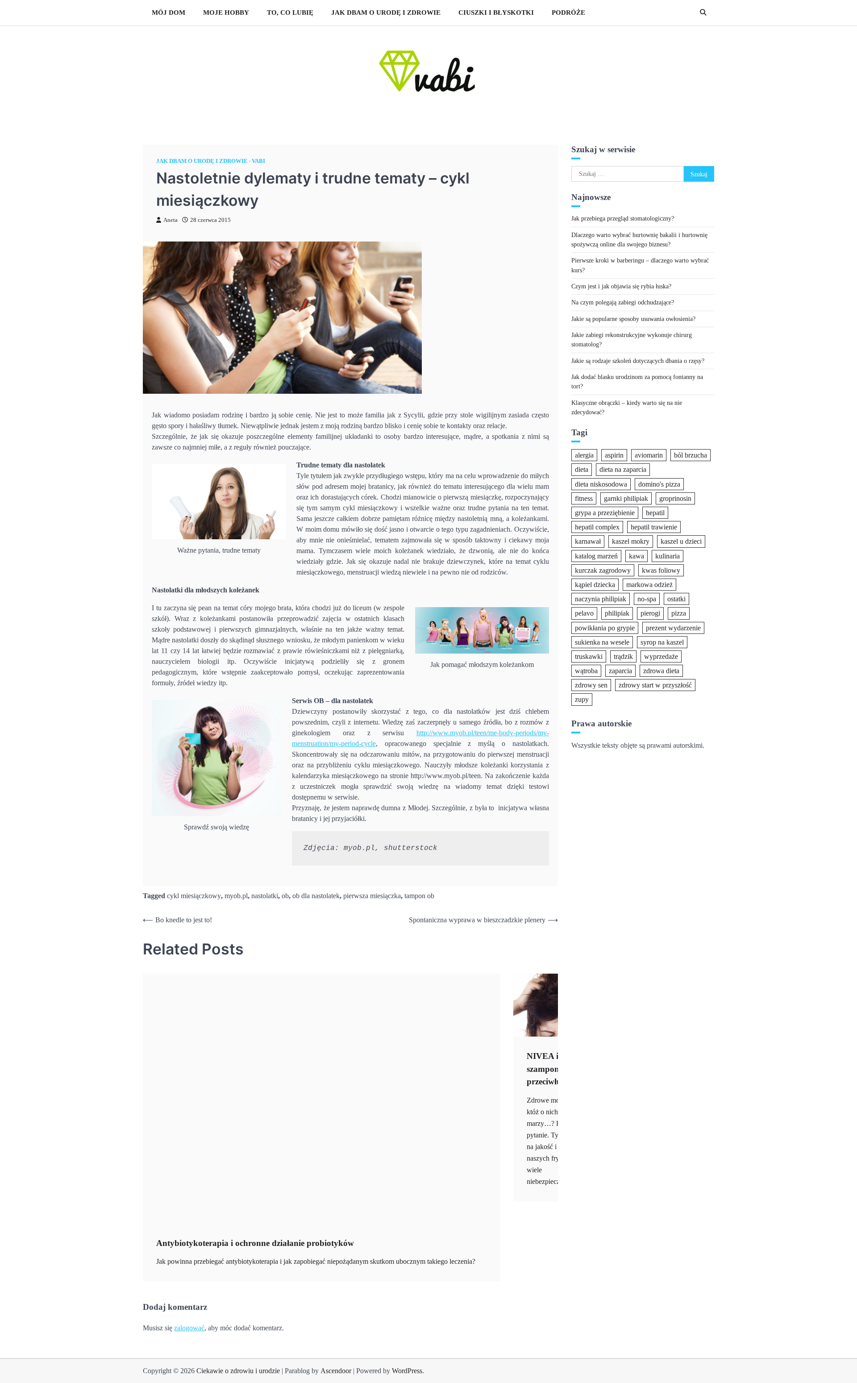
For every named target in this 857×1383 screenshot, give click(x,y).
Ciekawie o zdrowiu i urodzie (238, 1371)
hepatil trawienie (654, 527)
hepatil (655, 513)
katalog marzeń (596, 555)
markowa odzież (649, 584)
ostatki (676, 599)
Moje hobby (226, 12)
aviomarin (649, 455)
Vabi (258, 161)
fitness (584, 498)
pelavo (584, 613)
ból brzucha (690, 455)
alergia (584, 455)
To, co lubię (290, 12)
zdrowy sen (591, 685)
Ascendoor (335, 1371)
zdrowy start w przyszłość (655, 685)
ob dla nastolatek (316, 896)
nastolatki (264, 896)
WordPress (407, 1371)
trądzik (623, 656)
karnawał (588, 541)
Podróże (568, 12)
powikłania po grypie (605, 627)
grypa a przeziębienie (605, 513)
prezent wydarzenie (673, 627)
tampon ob (419, 896)
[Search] (703, 12)
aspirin (614, 455)
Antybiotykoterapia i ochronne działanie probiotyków (255, 1243)
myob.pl (236, 896)
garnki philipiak (626, 498)
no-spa (646, 599)
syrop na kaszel (662, 642)
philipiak (617, 613)
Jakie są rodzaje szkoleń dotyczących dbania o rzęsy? (637, 360)
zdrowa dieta (661, 671)
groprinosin (675, 498)
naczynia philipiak (600, 599)
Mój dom (168, 12)
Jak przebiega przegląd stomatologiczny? (622, 218)
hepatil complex (597, 527)
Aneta (170, 220)
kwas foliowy (661, 570)
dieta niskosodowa (601, 483)
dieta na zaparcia (622, 469)
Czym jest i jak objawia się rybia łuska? (621, 286)
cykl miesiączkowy (194, 896)
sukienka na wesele (602, 642)
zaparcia (620, 671)
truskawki (589, 656)
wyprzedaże (661, 656)
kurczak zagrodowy (603, 570)
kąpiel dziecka (595, 584)
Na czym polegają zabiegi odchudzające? (622, 302)
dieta (581, 469)
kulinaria (667, 555)
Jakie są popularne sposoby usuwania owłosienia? (633, 318)
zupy (582, 699)
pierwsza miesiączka (372, 896)
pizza (678, 613)
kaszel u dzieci (681, 541)
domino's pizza (659, 483)
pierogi (650, 613)
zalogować (189, 1328)
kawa (636, 555)
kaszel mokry (630, 541)
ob (285, 896)
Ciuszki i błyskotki (496, 12)
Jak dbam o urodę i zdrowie (386, 12)
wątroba (586, 671)
